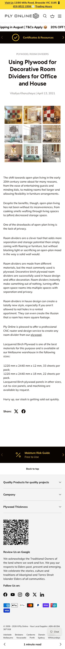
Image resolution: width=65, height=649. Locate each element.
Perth (32, 637)
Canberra (30, 634)
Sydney (41, 637)
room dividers (39, 54)
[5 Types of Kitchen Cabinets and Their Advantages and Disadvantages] (60, 644)
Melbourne (8, 637)
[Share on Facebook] (23, 411)
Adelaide (7, 634)
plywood (36, 334)
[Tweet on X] (16, 411)
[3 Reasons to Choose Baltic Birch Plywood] (5, 644)
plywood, (23, 54)
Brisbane (19, 634)
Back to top (32, 468)
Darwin (41, 634)
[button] (52, 16)
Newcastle (21, 637)
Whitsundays (54, 637)
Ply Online (23, 626)
